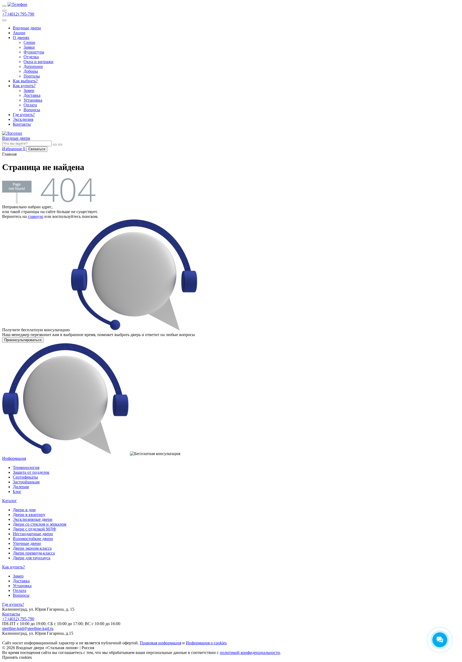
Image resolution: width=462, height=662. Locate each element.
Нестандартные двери (33, 534)
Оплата (30, 105)
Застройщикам (26, 482)
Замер (29, 90)
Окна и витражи (38, 61)
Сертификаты (25, 477)
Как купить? (24, 85)
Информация (14, 458)
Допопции (33, 66)
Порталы (32, 76)
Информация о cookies (206, 643)
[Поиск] (4, 10)
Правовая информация (160, 643)
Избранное (14, 149)
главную (35, 216)
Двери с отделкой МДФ (34, 529)
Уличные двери (27, 543)
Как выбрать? (25, 81)
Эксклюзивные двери (32, 519)
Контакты (22, 124)
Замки (29, 47)
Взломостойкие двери (33, 538)
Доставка (32, 95)
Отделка (31, 57)
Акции (19, 32)
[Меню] (4, 6)
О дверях (21, 37)
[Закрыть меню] (4, 20)
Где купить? (24, 114)
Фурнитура (34, 52)
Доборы (31, 71)
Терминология (26, 467)
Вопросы (32, 109)
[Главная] (17, 4)
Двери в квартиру (29, 514)
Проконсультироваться (22, 340)
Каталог (9, 500)
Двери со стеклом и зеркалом (39, 524)
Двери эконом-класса (32, 548)
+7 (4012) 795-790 (18, 14)
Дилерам (21, 486)
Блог (17, 491)
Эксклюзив (23, 119)
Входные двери (27, 28)
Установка (33, 100)
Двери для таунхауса (31, 558)
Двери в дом (24, 509)
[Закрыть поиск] (60, 144)
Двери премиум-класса (34, 553)
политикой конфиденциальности (250, 652)
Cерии (29, 42)
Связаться (36, 149)
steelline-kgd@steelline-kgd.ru (27, 628)
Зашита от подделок (31, 472)
